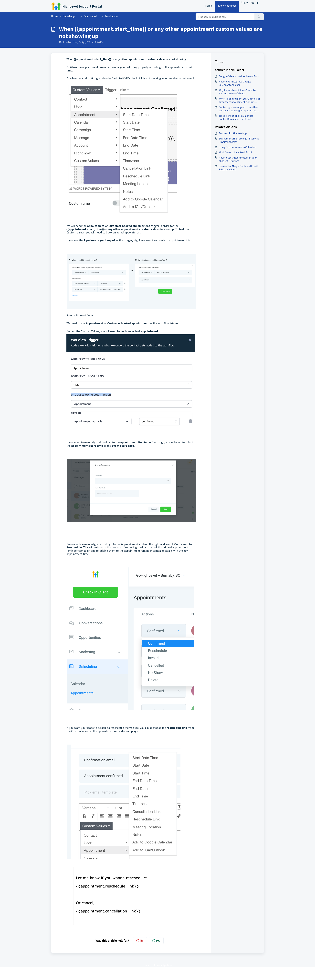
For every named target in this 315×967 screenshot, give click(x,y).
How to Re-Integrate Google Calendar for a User (235, 83)
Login (244, 2)
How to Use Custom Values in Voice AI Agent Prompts (238, 159)
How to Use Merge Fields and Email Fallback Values (238, 167)
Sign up (254, 2)
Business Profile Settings (233, 133)
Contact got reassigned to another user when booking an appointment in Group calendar (239, 108)
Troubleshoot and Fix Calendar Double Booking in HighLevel (236, 117)
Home (208, 5)
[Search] (259, 16)
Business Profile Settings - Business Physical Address (239, 140)
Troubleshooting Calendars (120, 16)
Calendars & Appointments (99, 16)
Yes (158, 940)
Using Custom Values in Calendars (237, 147)
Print (222, 62)
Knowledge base (227, 5)
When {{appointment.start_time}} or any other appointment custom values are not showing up (239, 100)
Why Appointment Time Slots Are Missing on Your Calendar (237, 91)
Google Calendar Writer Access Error (239, 76)
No (142, 940)
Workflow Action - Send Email (235, 152)
